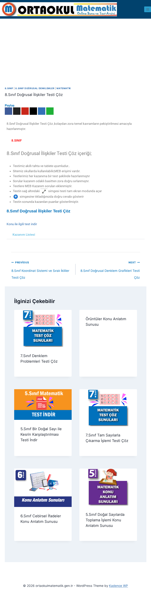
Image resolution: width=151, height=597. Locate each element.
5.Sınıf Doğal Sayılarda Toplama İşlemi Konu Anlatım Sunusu (105, 520)
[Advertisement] (75, 46)
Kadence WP (118, 586)
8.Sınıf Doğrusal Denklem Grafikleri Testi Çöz (110, 263)
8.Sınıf (9, 88)
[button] (76, 234)
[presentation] (43, 328)
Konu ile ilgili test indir (22, 224)
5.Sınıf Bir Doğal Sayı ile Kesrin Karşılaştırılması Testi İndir (41, 434)
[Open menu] (147, 9)
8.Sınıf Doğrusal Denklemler (34, 88)
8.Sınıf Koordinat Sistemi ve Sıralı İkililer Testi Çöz (40, 263)
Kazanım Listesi (24, 234)
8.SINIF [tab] (16, 140)
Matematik (64, 88)
